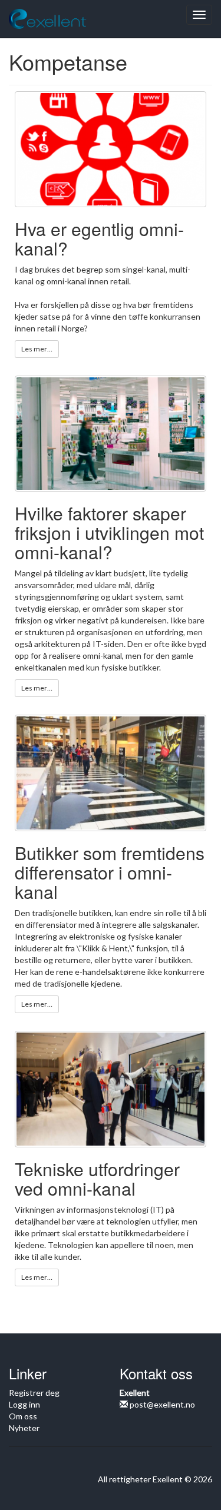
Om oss (23, 1416)
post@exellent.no (161, 1404)
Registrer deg (34, 1393)
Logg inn (24, 1404)
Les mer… (36, 348)
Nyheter (24, 1428)
